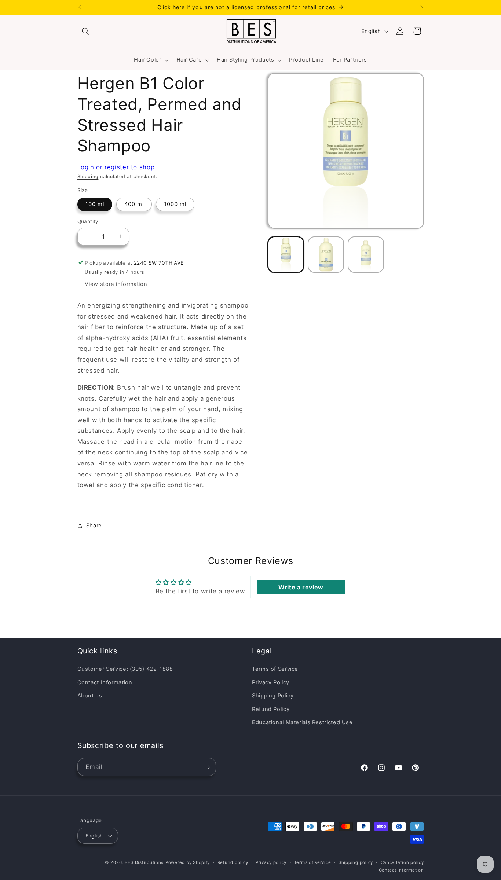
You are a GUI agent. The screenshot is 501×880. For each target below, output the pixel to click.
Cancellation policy (402, 862)
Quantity (88, 221)
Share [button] (94, 525)
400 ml (134, 203)
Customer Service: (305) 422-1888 (125, 669)
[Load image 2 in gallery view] (326, 254)
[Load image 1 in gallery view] (286, 254)
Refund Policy (270, 709)
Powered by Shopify (187, 862)
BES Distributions (144, 862)
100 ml (94, 203)
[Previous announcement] (80, 7)
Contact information (401, 870)
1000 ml (175, 203)
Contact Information (104, 682)
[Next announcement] (421, 7)
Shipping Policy (272, 695)
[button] (85, 31)
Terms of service (312, 862)
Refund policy (232, 862)
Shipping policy (356, 862)
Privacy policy (271, 862)
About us (89, 695)
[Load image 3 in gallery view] (366, 254)
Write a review (300, 587)
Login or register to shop (116, 166)
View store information (116, 284)
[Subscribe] (206, 767)
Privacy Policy (270, 682)
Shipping (88, 176)
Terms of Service (275, 669)
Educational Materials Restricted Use (302, 722)
